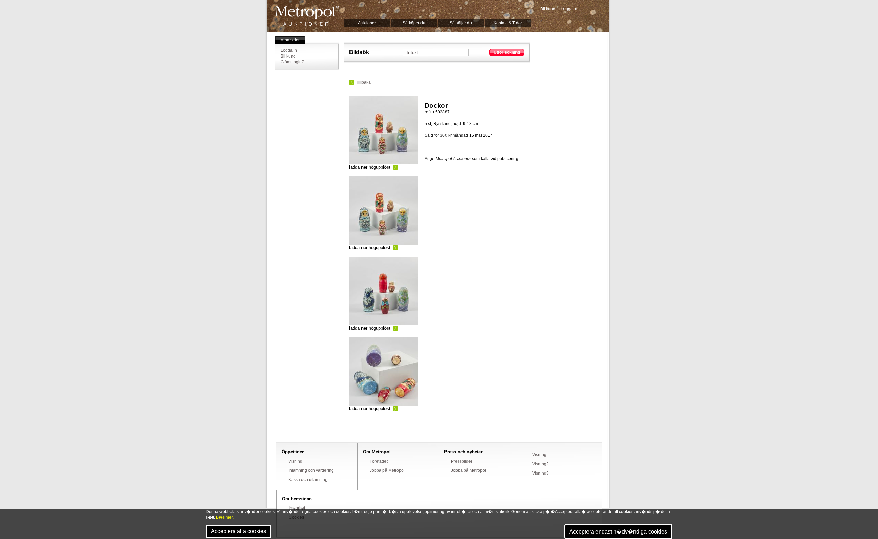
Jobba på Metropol (387, 470)
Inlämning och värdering (311, 470)
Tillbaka (363, 82)
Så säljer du (461, 23)
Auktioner (367, 23)
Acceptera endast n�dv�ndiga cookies (618, 532)
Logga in (569, 9)
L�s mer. (225, 517)
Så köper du (414, 23)
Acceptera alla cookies (238, 531)
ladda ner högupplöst (369, 167)
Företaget (379, 461)
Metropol (307, 16)
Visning (295, 461)
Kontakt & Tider (508, 23)
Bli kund (547, 9)
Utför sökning (507, 52)
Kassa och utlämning (308, 479)
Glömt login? (292, 62)
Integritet (297, 508)
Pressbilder (461, 461)
